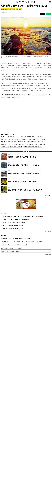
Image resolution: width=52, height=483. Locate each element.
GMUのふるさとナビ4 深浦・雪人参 (32, 146)
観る (14, 9)
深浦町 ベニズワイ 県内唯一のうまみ (10, 137)
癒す (17, 9)
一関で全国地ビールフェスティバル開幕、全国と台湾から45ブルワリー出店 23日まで (22, 242)
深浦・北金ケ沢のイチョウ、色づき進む (11, 139)
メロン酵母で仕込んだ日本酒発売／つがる (13, 228)
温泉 (20, 9)
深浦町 (7, 9)
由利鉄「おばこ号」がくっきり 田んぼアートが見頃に (16, 219)
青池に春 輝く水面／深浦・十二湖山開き (31, 137)
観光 (11, 9)
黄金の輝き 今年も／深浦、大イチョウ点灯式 (33, 139)
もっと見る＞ (48, 195)
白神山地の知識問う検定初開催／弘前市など (12, 142)
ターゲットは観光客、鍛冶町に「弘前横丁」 (14, 225)
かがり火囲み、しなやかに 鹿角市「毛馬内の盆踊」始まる (15, 239)
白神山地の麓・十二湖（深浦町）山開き (36, 144)
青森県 (2, 9)
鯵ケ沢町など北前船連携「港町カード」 (34, 142)
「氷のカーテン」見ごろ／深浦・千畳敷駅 (11, 146)
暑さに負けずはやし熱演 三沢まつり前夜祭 (14, 222)
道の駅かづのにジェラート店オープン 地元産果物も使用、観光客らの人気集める (23, 216)
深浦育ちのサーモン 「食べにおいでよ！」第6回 (13, 144)
